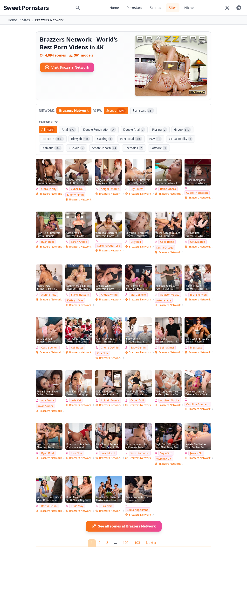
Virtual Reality (180, 139)
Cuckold (76, 148)
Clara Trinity (48, 189)
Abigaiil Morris (110, 189)
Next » (151, 542)
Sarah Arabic (79, 241)
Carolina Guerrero (108, 245)
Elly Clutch (137, 189)
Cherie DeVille (109, 347)
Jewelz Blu (196, 453)
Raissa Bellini (49, 506)
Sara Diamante (139, 453)
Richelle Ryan (198, 294)
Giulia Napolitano (138, 510)
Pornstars (134, 7)
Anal (68, 130)
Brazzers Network (74, 110)
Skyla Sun (166, 453)
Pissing (158, 130)
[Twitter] (227, 7)
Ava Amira (47, 400)
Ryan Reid (47, 241)
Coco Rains (167, 241)
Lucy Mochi (108, 453)
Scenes (155, 7)
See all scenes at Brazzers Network (127, 526)
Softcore (158, 148)
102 (126, 542)
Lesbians (50, 148)
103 (137, 542)
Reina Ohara (168, 189)
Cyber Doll (77, 189)
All (47, 130)
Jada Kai (76, 400)
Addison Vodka (169, 294)
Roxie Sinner (45, 406)
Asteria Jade (163, 300)
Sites (173, 7)
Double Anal (133, 130)
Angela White (109, 294)
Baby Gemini (138, 347)
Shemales (133, 148)
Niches (189, 7)
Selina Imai (167, 347)
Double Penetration (99, 130)
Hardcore (51, 139)
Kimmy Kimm (75, 194)
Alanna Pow (48, 294)
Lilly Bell (135, 241)
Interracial (130, 139)
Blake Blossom (80, 294)
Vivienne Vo (163, 459)
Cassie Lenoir (49, 347)
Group (181, 130)
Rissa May (77, 506)
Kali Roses (77, 347)
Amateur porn (104, 148)
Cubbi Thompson (197, 192)
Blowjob (80, 139)
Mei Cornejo (138, 294)
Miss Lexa (196, 347)
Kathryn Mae (75, 300)
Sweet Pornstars (26, 8)
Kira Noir (102, 353)
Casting (104, 139)
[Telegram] (238, 7)
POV (154, 139)
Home (114, 7)
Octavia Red (197, 241)
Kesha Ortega (164, 247)
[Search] (77, 7)
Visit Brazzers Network (70, 67)
